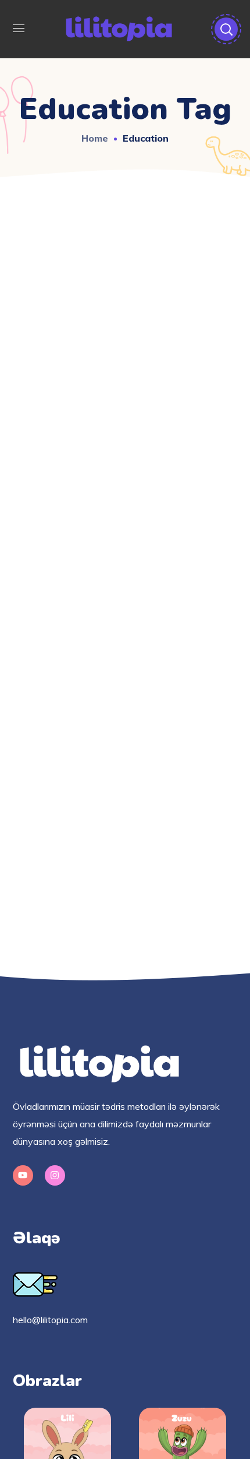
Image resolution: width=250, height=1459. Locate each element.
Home (94, 138)
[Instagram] (55, 1175)
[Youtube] (23, 1175)
